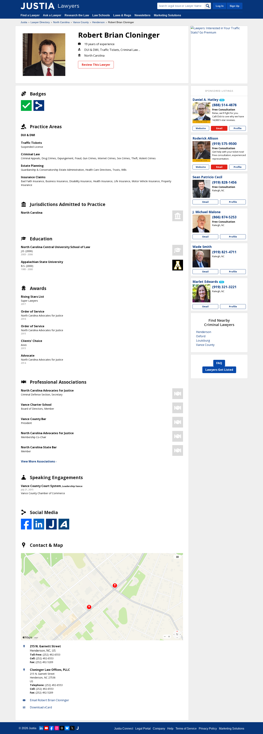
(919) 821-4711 (224, 252)
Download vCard (41, 707)
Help (170, 728)
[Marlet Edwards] (201, 293)
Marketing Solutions (167, 15)
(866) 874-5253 (224, 217)
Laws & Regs (122, 15)
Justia (24, 22)
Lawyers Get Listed (219, 370)
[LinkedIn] (41, 728)
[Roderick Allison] (201, 150)
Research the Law (77, 15)
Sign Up (234, 5)
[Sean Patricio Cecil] (201, 189)
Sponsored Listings (219, 90)
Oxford (200, 336)
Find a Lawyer (30, 15)
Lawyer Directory (40, 22)
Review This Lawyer (96, 65)
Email (219, 128)
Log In (220, 5)
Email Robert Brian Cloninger (49, 700)
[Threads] (62, 728)
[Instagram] (57, 728)
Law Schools (101, 15)
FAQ (219, 363)
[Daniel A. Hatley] (201, 111)
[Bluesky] (67, 728)
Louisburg (203, 340)
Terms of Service (186, 728)
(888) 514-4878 (224, 105)
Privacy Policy (208, 728)
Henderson (98, 22)
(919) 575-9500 (224, 143)
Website (201, 128)
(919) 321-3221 (224, 287)
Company (159, 728)
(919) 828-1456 (224, 182)
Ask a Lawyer (52, 15)
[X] (72, 728)
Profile (238, 128)
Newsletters (142, 15)
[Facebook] (51, 728)
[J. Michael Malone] (201, 223)
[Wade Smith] (201, 258)
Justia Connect (123, 728)
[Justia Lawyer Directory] (38, 6)
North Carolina (61, 22)
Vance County (81, 22)
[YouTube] (46, 728)
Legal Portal (143, 728)
